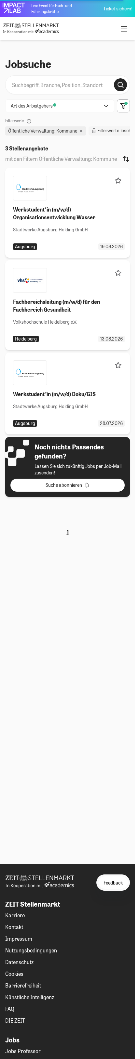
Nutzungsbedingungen (31, 950)
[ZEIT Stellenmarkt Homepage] (31, 28)
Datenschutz (19, 962)
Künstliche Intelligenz (29, 997)
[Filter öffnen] (123, 105)
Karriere (15, 915)
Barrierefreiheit (23, 985)
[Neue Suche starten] (120, 84)
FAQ (9, 1008)
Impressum (18, 938)
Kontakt (14, 926)
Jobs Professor (23, 1051)
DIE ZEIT (15, 1020)
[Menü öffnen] (124, 28)
